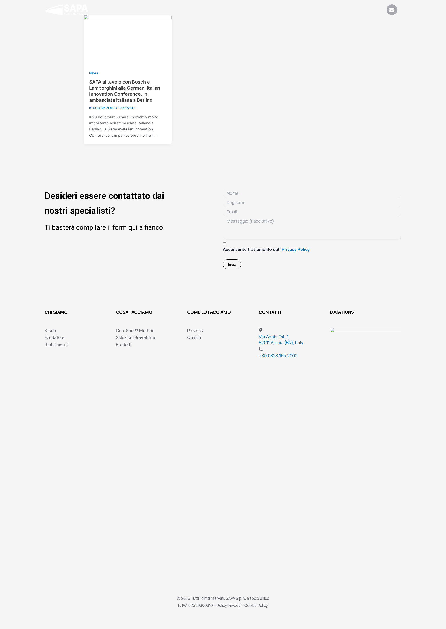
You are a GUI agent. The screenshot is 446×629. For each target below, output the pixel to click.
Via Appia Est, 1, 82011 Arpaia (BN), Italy (281, 339)
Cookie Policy (256, 605)
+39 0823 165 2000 (278, 355)
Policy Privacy (228, 605)
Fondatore (55, 337)
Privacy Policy (296, 249)
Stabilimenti (56, 344)
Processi (195, 330)
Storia (50, 330)
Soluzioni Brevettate (135, 337)
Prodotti (123, 344)
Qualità (194, 337)
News (93, 73)
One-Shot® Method (135, 330)
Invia (232, 264)
